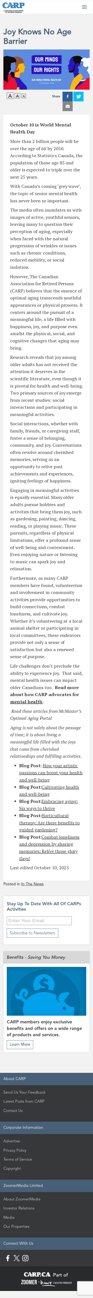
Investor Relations (18, 1208)
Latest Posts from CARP (23, 1101)
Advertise (11, 1141)
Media (8, 1217)
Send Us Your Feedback (24, 1092)
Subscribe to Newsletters (32, 933)
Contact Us (13, 1110)
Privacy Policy (14, 1150)
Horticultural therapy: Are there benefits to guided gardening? (49, 822)
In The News (32, 884)
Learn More (20, 1044)
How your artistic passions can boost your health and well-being (51, 772)
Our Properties (16, 1226)
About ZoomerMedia (21, 1199)
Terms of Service (17, 1159)
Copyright (12, 1168)
